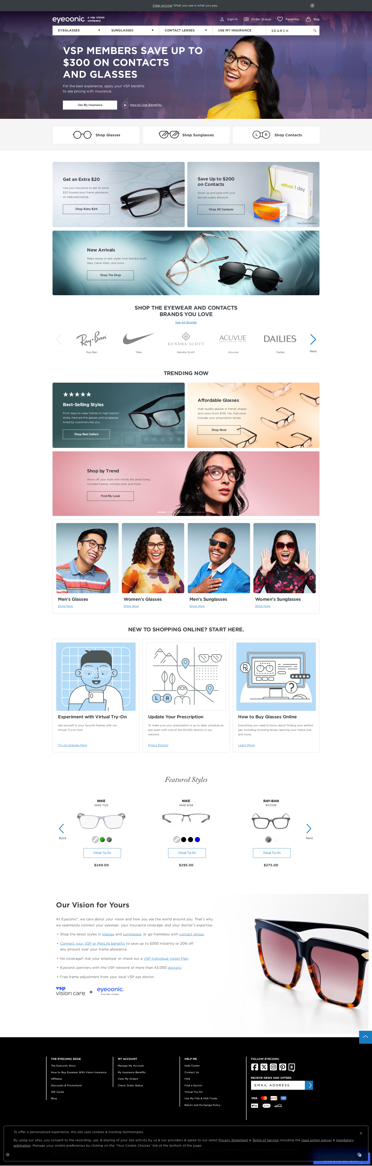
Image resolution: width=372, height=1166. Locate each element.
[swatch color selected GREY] (268, 839)
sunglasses (132, 934)
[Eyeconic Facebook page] (254, 1069)
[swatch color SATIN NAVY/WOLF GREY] (197, 839)
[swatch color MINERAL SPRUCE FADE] (102, 839)
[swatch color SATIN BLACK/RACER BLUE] (190, 839)
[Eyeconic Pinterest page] (282, 1069)
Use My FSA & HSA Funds (200, 1098)
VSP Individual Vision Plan (166, 958)
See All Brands (186, 322)
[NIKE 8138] (186, 834)
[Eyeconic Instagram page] (273, 1069)
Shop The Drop (110, 275)
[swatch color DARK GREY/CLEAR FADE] (109, 839)
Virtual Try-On (102, 852)
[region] (186, 341)
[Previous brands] (60, 343)
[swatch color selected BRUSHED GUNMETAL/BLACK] (176, 839)
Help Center (192, 1065)
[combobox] (285, 30)
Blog (54, 1098)
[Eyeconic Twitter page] (264, 1069)
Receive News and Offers (271, 1077)
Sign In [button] (232, 19)
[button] (288, 19)
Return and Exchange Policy (202, 1105)
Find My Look (110, 496)
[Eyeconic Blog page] (291, 1071)
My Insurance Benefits (132, 1072)
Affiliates (56, 1078)
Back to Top (365, 1037)
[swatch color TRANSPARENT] (275, 839)
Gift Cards (57, 1091)
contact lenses (191, 934)
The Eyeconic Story (63, 1065)
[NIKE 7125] (101, 834)
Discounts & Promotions (66, 1085)
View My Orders (128, 1078)
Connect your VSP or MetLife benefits (92, 943)
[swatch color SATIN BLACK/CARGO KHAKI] (183, 839)
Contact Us (191, 1072)
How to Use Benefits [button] (145, 105)
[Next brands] (312, 343)
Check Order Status (130, 1085)
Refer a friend (176, 5)
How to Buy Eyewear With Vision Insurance (79, 1072)
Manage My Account (131, 1065)
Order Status (261, 19)
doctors (174, 968)
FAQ (187, 1078)
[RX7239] (271, 834)
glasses (108, 934)
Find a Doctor (193, 1085)
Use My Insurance (90, 105)
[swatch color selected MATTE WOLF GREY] (95, 839)
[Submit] (310, 1085)
